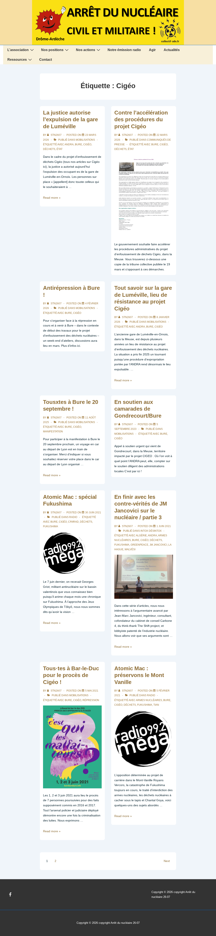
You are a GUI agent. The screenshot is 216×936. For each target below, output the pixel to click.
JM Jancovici (158, 544)
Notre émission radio (124, 50)
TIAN (156, 704)
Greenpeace (139, 544)
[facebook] (10, 894)
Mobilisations (85, 139)
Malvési (130, 549)
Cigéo (87, 144)
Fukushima (50, 526)
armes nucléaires (149, 700)
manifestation (53, 431)
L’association (18, 50)
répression (90, 700)
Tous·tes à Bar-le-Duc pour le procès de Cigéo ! (71, 675)
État (59, 149)
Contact (45, 59)
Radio (73, 517)
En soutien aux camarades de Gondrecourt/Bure (137, 409)
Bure (78, 144)
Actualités (172, 50)
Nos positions (52, 50)
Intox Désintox (151, 530)
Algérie (141, 535)
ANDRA (69, 144)
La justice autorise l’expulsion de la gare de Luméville (70, 119)
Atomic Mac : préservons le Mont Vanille (139, 675)
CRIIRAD (73, 521)
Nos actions (85, 50)
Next (167, 861)
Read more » (52, 197)
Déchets (49, 149)
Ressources (17, 59)
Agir (152, 50)
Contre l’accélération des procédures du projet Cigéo (141, 119)
